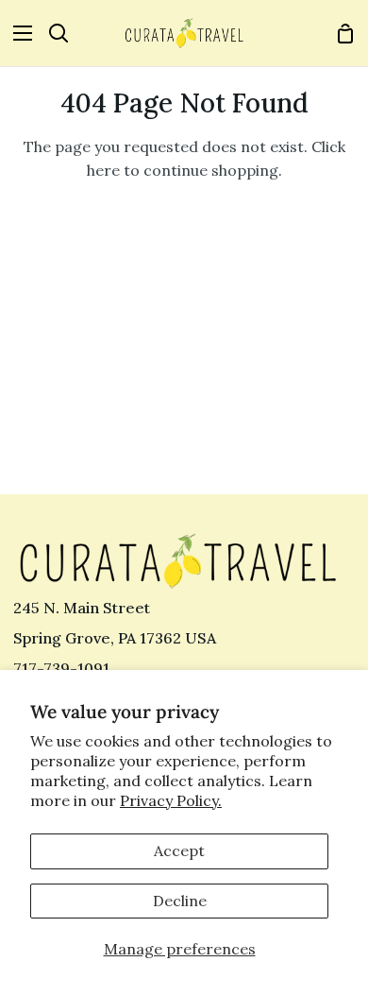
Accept (179, 850)
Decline (180, 900)
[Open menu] (17, 33)
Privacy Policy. (171, 800)
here (103, 170)
